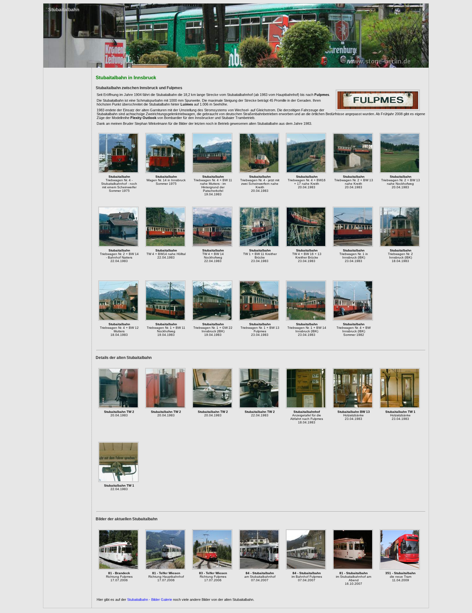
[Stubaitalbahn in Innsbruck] (118, 172)
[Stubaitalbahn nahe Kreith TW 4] (259, 172)
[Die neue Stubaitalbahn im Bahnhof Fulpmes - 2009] (400, 568)
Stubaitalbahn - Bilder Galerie (149, 599)
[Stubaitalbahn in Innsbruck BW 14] (165, 172)
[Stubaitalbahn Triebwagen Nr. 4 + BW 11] (212, 172)
